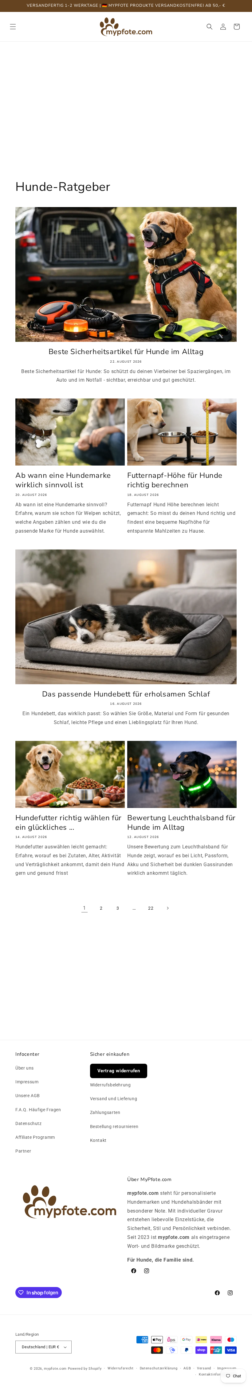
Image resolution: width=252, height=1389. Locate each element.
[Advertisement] (126, 97)
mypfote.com (55, 1369)
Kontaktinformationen (218, 1374)
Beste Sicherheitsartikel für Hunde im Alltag (126, 352)
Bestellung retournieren (114, 1126)
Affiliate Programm (35, 1137)
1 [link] (84, 908)
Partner (23, 1151)
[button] (13, 26)
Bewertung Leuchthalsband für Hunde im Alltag (181, 822)
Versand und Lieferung (113, 1098)
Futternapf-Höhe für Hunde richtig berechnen (174, 480)
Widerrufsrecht (121, 1368)
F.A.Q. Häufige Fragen (38, 1109)
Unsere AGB (27, 1095)
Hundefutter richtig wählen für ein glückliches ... (68, 822)
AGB (187, 1368)
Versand (204, 1368)
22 (150, 908)
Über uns (24, 1068)
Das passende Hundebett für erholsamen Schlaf (126, 694)
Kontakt (98, 1140)
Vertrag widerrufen (118, 1071)
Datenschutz (28, 1123)
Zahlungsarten (105, 1112)
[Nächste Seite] (167, 908)
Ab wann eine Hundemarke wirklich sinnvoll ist (63, 480)
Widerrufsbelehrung (110, 1084)
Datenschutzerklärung (159, 1368)
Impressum (26, 1081)
